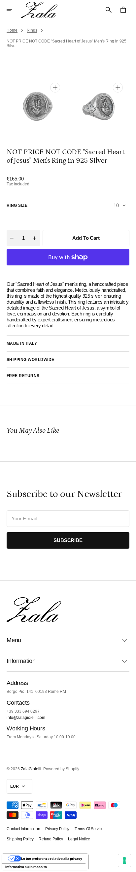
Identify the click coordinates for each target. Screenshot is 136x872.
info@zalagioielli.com (26, 717)
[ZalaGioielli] (39, 10)
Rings (32, 30)
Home (12, 30)
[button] (14, 10)
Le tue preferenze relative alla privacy (51, 858)
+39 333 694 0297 (23, 711)
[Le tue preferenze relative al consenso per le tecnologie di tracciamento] (124, 860)
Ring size (17, 205)
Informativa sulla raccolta (26, 867)
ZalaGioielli (31, 769)
